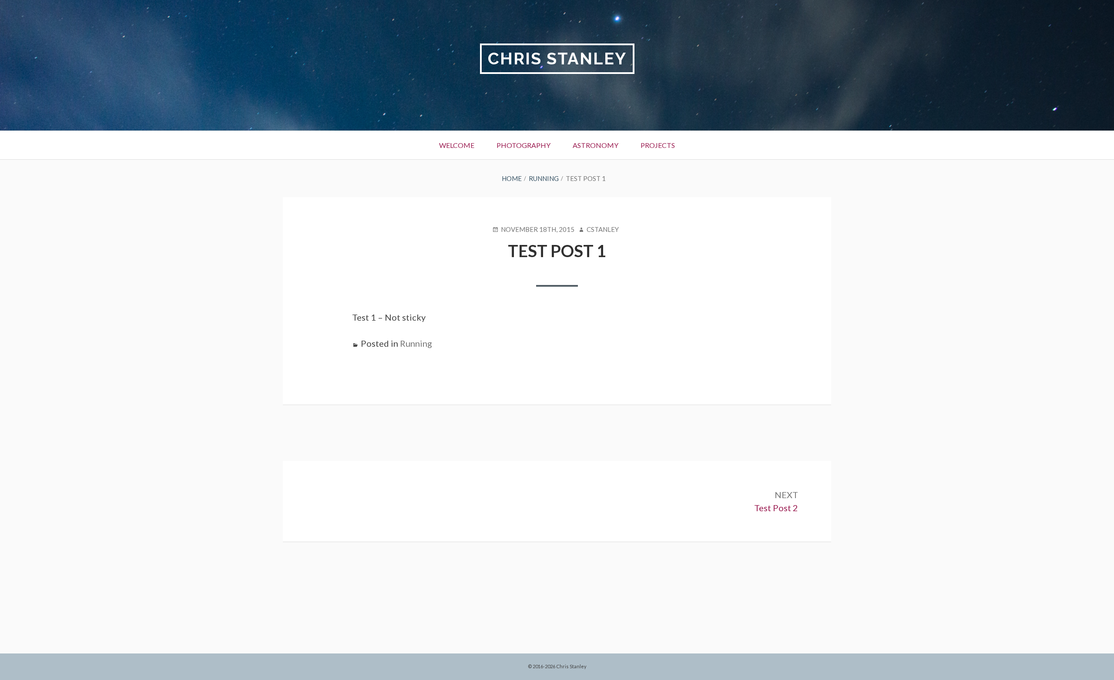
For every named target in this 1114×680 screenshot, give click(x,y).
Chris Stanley (557, 58)
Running (416, 343)
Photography (523, 145)
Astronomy (595, 145)
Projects (658, 145)
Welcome (456, 145)
